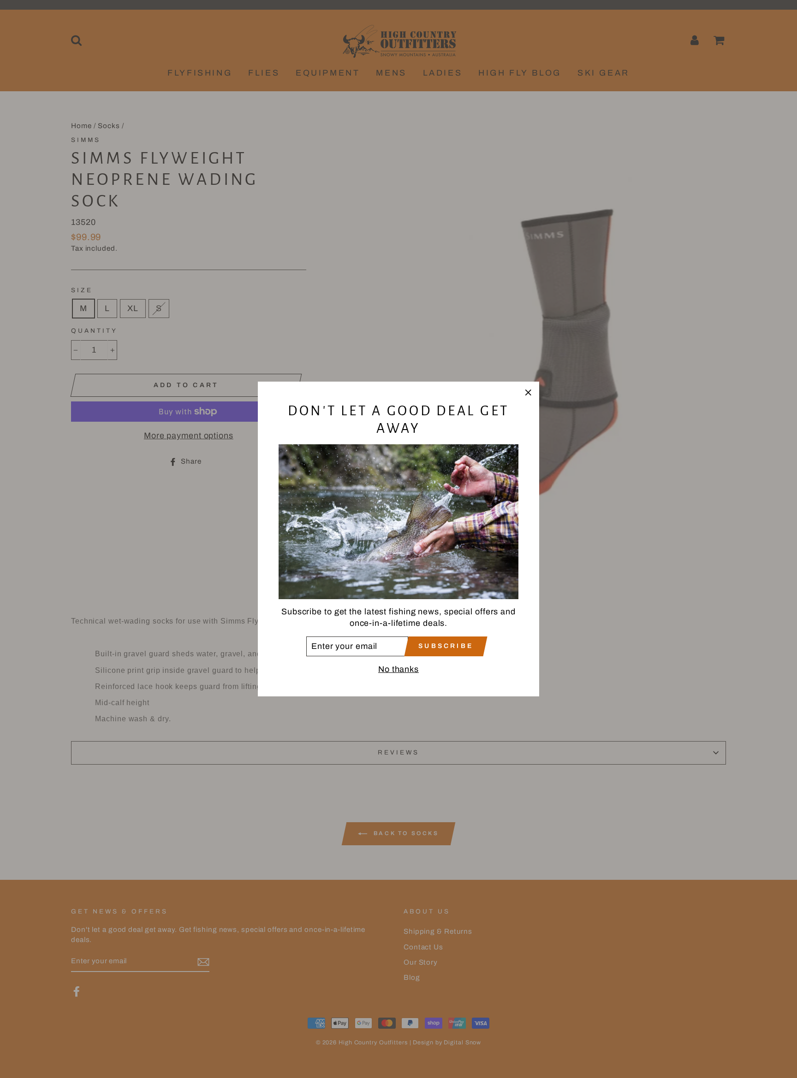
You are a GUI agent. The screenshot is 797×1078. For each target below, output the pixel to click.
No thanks (398, 669)
